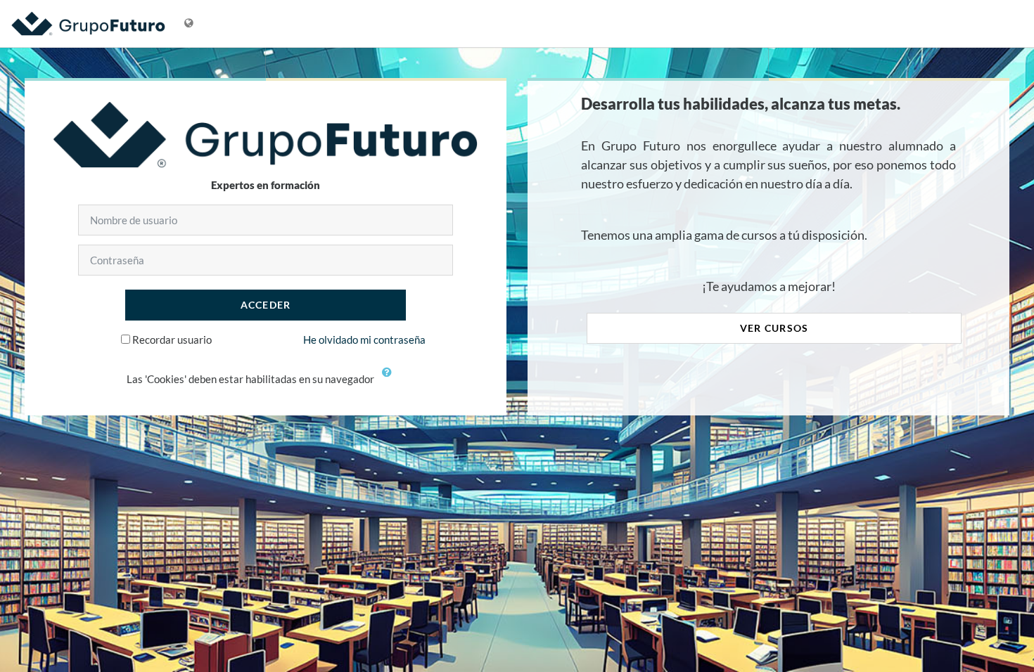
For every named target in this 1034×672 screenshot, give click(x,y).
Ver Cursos (774, 328)
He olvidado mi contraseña (364, 339)
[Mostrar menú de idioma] (189, 23)
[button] (390, 380)
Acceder (266, 305)
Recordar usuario (172, 339)
